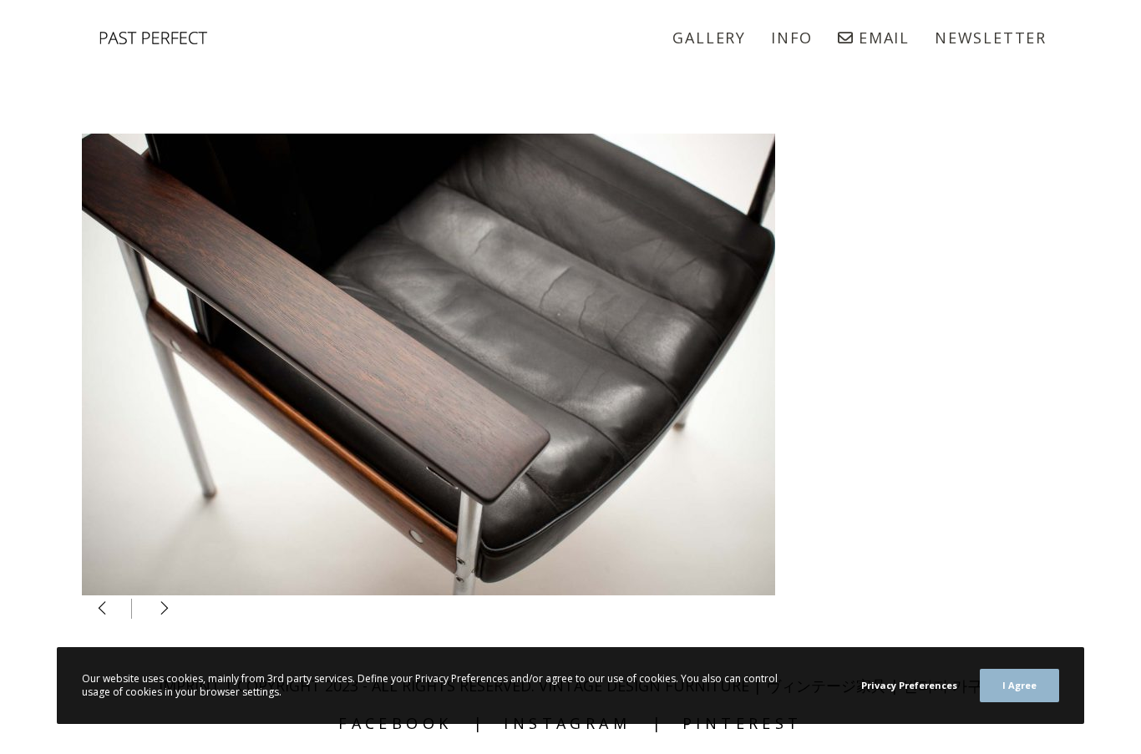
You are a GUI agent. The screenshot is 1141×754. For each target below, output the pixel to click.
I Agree (1019, 685)
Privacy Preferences (909, 685)
